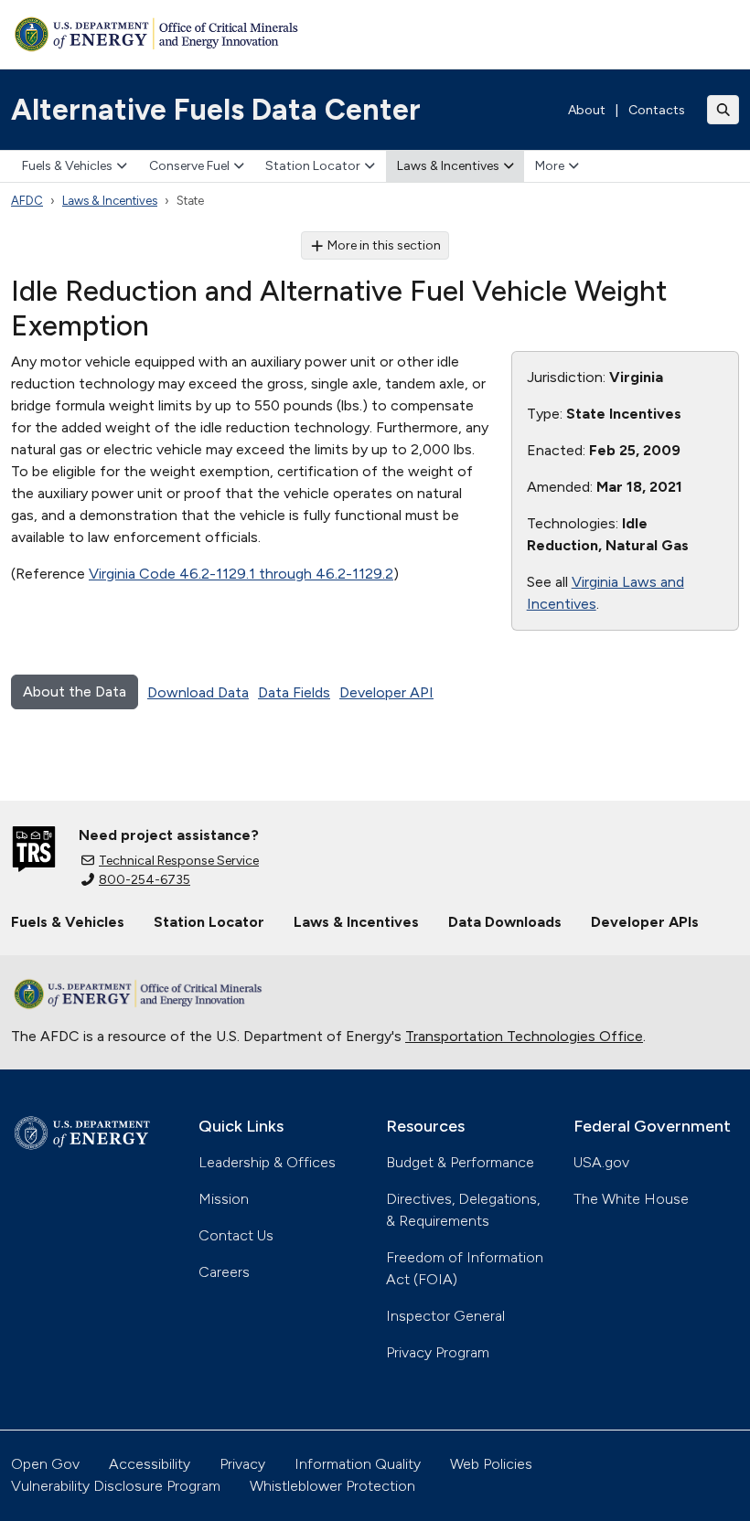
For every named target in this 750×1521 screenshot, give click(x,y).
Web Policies (491, 1464)
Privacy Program (437, 1352)
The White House (631, 1198)
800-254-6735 (144, 880)
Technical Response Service (179, 860)
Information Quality (358, 1464)
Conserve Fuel (189, 166)
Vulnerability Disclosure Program (115, 1485)
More (549, 166)
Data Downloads (505, 922)
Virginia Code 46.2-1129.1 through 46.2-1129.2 (241, 573)
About (586, 110)
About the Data (74, 691)
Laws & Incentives (448, 166)
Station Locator (312, 166)
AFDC (27, 200)
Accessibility (149, 1464)
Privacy (242, 1464)
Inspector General (445, 1315)
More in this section (384, 245)
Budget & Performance (460, 1162)
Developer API (386, 692)
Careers (224, 1272)
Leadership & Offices (267, 1162)
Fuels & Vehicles (67, 166)
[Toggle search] (723, 109)
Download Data (198, 692)
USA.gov (601, 1162)
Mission (223, 1198)
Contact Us (235, 1235)
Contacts (656, 110)
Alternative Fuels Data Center (216, 109)
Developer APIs (645, 922)
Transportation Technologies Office (524, 1036)
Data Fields (294, 692)
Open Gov (45, 1464)
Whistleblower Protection (332, 1485)
